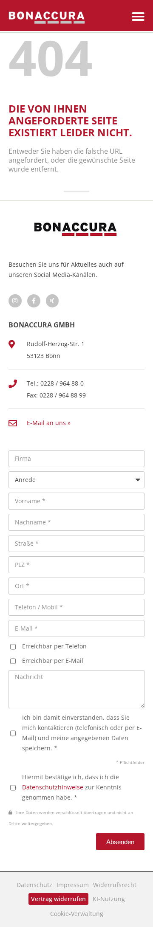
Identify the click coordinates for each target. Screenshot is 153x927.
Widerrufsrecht (114, 885)
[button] (138, 16)
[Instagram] (15, 300)
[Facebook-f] (33, 300)
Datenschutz (34, 885)
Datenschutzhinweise (52, 787)
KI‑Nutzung (109, 899)
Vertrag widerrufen (58, 899)
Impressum (73, 885)
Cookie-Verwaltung (76, 914)
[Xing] (52, 300)
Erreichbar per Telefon (54, 646)
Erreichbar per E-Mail (52, 661)
